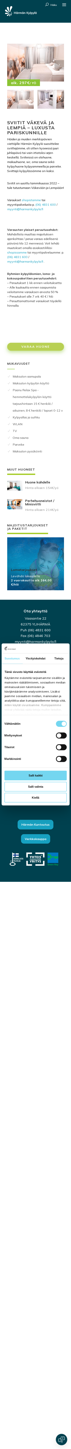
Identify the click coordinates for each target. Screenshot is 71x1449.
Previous (12, 65)
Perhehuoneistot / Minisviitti (39, 502)
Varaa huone (35, 346)
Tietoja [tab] (58, 658)
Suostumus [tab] (12, 658)
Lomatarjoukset (24, 570)
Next (59, 65)
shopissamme (17, 252)
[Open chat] (61, 1439)
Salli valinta (35, 786)
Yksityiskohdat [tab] (35, 658)
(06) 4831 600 (45, 204)
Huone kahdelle (37, 482)
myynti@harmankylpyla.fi (25, 209)
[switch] (61, 736)
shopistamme (31, 200)
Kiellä (35, 797)
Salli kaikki (36, 775)
